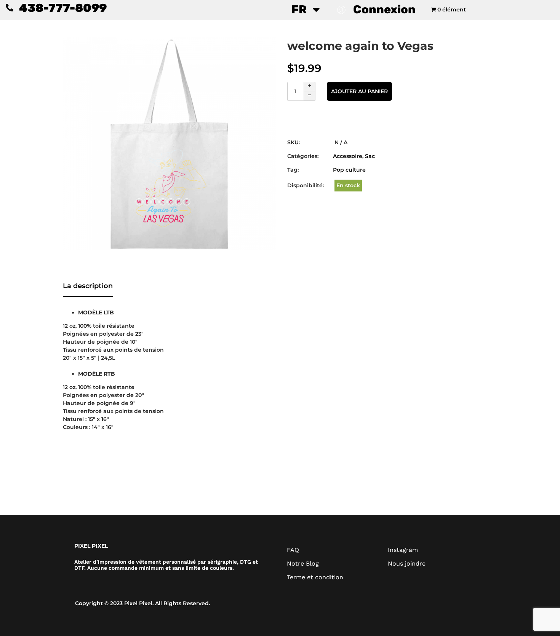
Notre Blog (303, 563)
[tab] (88, 286)
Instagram (403, 549)
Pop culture (349, 169)
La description (88, 286)
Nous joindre (407, 563)
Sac (370, 156)
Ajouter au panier (359, 91)
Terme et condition (315, 577)
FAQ (293, 549)
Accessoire (347, 156)
